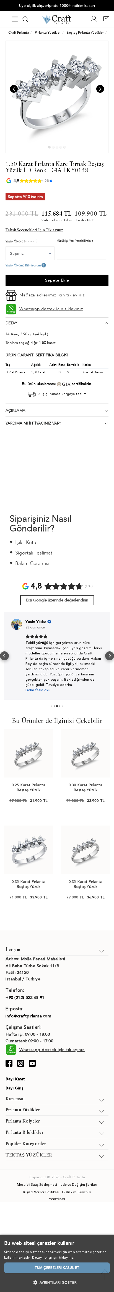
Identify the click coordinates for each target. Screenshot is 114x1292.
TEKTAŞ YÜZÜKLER (29, 1155)
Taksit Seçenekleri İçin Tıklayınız (34, 230)
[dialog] (57, 1263)
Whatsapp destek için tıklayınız (51, 309)
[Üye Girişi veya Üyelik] (93, 21)
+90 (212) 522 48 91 (25, 997)
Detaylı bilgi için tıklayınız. (53, 1257)
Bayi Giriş (14, 1088)
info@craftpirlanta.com (28, 1016)
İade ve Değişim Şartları (78, 1184)
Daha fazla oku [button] (37, 690)
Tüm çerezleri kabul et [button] (57, 1268)
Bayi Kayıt (15, 1079)
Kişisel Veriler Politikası (41, 1192)
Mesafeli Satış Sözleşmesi (37, 1184)
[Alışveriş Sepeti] (106, 21)
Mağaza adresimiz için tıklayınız (52, 295)
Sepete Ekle (57, 280)
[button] (4, 655)
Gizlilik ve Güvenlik (76, 1192)
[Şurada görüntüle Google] (16, 624)
